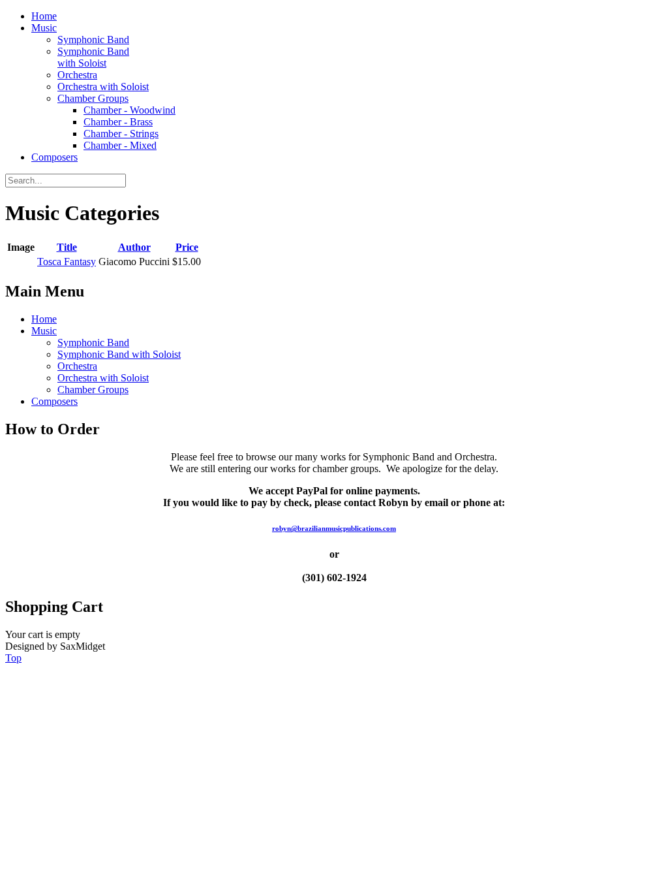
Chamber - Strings (121, 133)
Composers (54, 157)
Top (13, 657)
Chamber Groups (93, 98)
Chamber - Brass (118, 121)
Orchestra (77, 74)
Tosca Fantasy (66, 261)
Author (134, 247)
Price (186, 247)
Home (44, 16)
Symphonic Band (93, 39)
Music (44, 27)
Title (67, 247)
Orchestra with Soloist (103, 86)
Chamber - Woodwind (129, 110)
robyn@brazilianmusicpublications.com (334, 528)
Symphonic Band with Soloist (93, 57)
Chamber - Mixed (120, 145)
